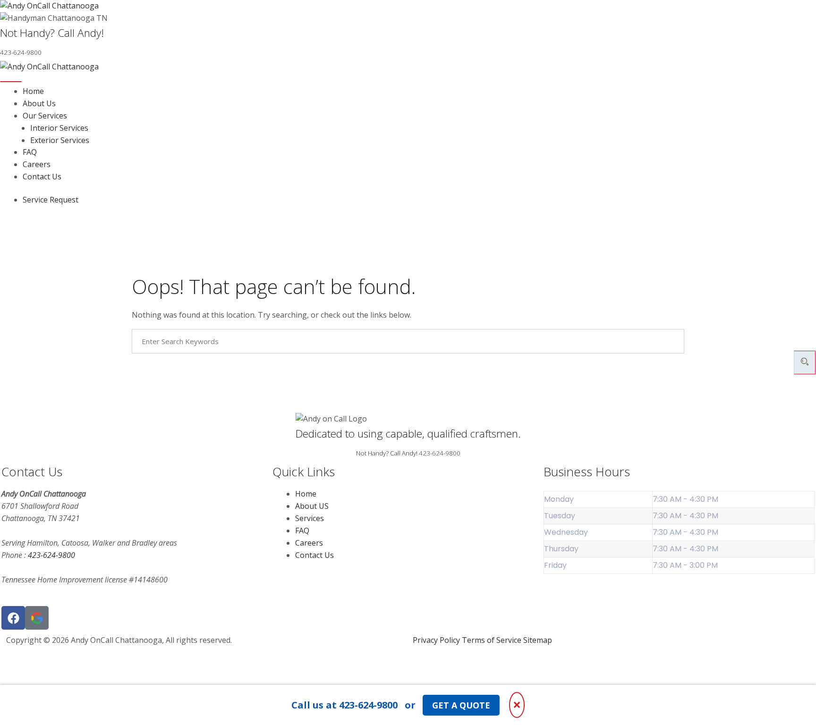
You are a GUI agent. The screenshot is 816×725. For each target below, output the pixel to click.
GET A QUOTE (461, 705)
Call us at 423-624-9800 (344, 705)
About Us (39, 103)
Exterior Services (59, 140)
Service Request (50, 199)
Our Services (45, 115)
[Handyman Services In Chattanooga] (37, 618)
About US (312, 506)
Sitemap (537, 640)
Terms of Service (491, 640)
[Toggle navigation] (11, 81)
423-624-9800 (439, 453)
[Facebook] (13, 618)
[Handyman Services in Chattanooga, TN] (408, 6)
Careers (37, 164)
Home (33, 91)
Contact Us (42, 176)
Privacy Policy (436, 640)
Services (309, 518)
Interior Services (59, 128)
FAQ (30, 152)
